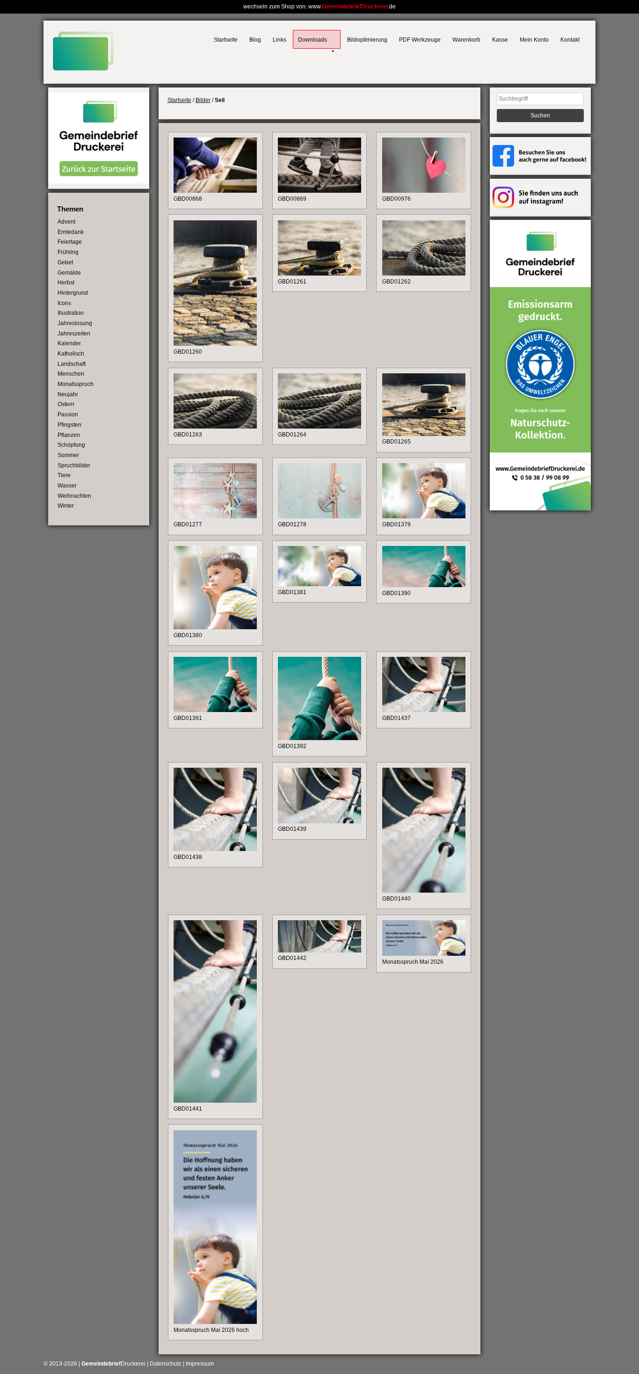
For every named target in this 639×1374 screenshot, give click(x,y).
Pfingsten (69, 425)
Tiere (64, 475)
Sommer (68, 455)
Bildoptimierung (367, 39)
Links (279, 39)
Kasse (500, 39)
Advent (66, 221)
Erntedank (71, 232)
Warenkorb (466, 39)
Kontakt (570, 39)
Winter (66, 505)
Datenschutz (166, 1363)
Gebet (65, 262)
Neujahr (68, 394)
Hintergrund (73, 293)
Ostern (66, 404)
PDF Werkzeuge (420, 39)
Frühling (68, 252)
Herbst (66, 282)
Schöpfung (71, 445)
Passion (68, 414)
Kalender (69, 343)
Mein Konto (534, 39)
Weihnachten (74, 496)
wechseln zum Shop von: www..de (319, 6)
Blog (255, 39)
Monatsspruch (76, 384)
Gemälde (69, 272)
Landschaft (72, 364)
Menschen (71, 374)
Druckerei (113, 1363)
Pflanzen (69, 435)
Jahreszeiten (74, 333)
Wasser (67, 485)
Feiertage (70, 242)
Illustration (71, 313)
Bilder (203, 100)
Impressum (200, 1363)
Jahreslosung (75, 323)
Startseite (226, 39)
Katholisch (71, 353)
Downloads (312, 39)
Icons (64, 303)
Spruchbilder (74, 465)
